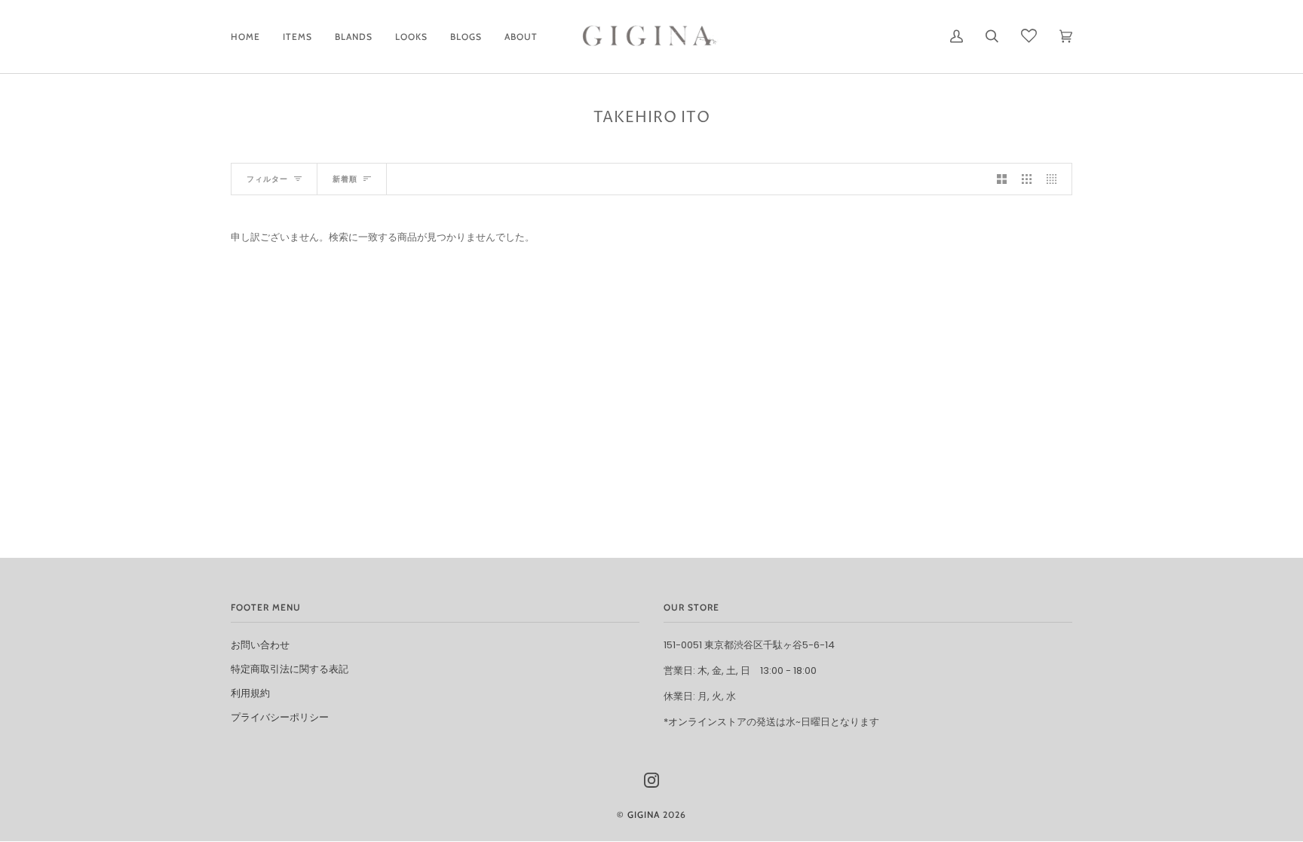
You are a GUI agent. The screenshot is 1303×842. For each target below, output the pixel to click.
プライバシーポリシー (280, 717)
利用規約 (250, 693)
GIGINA (643, 814)
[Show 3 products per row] (1026, 179)
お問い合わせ (260, 645)
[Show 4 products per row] (1055, 179)
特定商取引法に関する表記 (289, 669)
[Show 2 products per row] (1001, 179)
